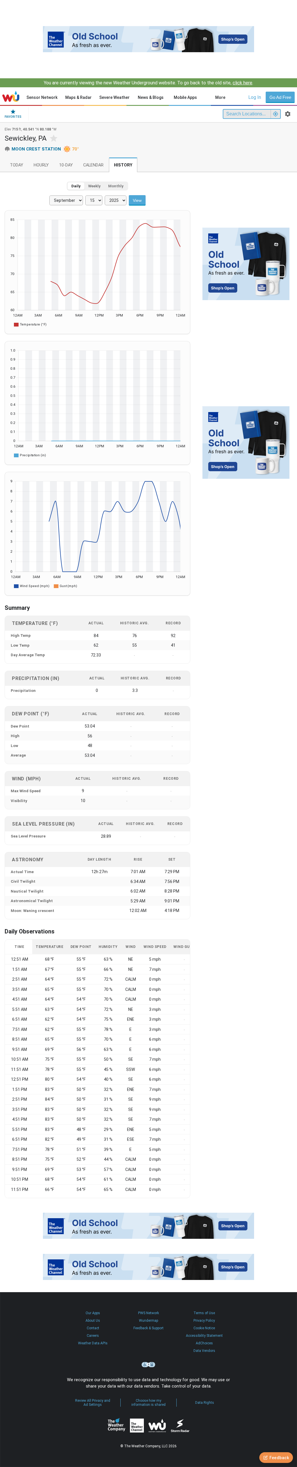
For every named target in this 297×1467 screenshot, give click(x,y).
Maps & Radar (78, 97)
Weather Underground (157, 1425)
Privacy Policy (204, 1321)
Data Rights (204, 1403)
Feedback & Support (148, 1328)
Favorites (13, 117)
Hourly (41, 165)
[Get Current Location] (275, 114)
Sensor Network (41, 97)
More (220, 97)
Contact (93, 1328)
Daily (76, 186)
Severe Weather (114, 97)
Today (16, 165)
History (123, 165)
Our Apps (93, 1313)
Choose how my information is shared (148, 1403)
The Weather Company (116, 1425)
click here (242, 83)
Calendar (93, 165)
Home (10, 96)
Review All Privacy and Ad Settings (92, 1403)
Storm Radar (180, 1425)
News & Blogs (151, 97)
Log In (254, 97)
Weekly (94, 186)
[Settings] (288, 114)
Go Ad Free (280, 97)
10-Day (66, 165)
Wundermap (148, 1321)
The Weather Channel (137, 1425)
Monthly (116, 186)
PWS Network (148, 1313)
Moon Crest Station (36, 149)
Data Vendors (204, 1351)
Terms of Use (204, 1313)
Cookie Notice (204, 1328)
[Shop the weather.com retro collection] (148, 39)
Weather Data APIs (93, 1343)
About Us (93, 1321)
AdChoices (204, 1343)
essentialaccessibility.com (148, 1364)
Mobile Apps (185, 97)
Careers (93, 1336)
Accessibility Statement (204, 1336)
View (137, 200)
